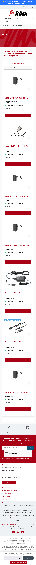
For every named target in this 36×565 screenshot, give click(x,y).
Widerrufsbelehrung (23, 540)
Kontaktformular (16, 477)
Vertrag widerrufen (9, 482)
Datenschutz (28, 538)
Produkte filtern (19, 63)
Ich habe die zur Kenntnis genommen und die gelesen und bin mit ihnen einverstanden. (17, 460)
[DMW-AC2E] (18, 278)
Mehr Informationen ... (22, 554)
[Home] (10, 25)
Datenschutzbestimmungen (17, 458)
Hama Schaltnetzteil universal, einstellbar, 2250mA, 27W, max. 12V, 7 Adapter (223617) (17, 244)
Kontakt (15, 538)
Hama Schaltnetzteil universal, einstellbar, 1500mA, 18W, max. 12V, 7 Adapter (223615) (17, 391)
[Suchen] (17, 18)
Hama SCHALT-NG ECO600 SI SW (16, 146)
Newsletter (21, 538)
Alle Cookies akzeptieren (18, 562)
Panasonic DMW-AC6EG (13, 342)
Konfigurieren (28, 558)
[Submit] (30, 448)
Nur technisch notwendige (13, 558)
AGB (15, 460)
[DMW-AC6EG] (18, 327)
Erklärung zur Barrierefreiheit (23, 541)
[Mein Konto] (3, 21)
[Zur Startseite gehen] (18, 13)
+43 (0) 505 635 (8, 470)
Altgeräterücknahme (9, 541)
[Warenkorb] (7, 21)
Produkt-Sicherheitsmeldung (18, 543)
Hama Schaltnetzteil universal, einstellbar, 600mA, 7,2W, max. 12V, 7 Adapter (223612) (17, 195)
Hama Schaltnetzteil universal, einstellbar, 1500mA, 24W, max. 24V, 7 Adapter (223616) (17, 97)
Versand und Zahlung (11, 540)
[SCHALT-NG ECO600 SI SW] (18, 131)
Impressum (6, 538)
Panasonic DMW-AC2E (12, 293)
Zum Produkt (18, 115)
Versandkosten (30, 546)
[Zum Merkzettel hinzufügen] (29, 89)
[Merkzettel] (33, 18)
